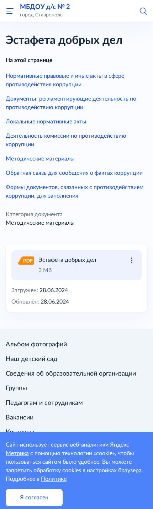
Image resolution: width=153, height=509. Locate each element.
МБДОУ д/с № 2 (45, 7)
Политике (54, 479)
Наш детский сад (31, 359)
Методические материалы (40, 159)
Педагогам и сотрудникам (44, 403)
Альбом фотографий (36, 344)
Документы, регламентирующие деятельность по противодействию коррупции (71, 103)
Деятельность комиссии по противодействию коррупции (66, 140)
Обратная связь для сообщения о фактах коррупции (74, 173)
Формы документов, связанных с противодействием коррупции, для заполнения (74, 191)
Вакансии (19, 417)
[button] (143, 11)
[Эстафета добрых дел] (25, 260)
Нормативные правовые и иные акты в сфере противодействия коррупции (65, 80)
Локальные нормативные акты (46, 121)
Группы (16, 388)
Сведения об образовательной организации (71, 374)
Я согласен (34, 497)
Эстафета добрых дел (67, 260)
